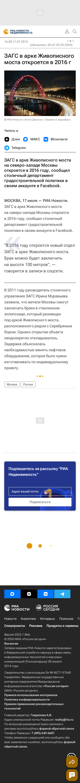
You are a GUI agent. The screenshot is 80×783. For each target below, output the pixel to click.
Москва (12, 384)
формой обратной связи (56, 728)
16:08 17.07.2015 (16, 41)
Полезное (66, 619)
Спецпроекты (14, 626)
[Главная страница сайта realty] (25, 32)
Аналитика (28, 619)
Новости (10, 619)
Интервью (47, 619)
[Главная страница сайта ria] (5, 32)
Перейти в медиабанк (58, 119)
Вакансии (11, 643)
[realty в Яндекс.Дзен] (29, 594)
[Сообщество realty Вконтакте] (46, 594)
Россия (28, 384)
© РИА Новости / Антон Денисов (23, 119)
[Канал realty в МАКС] (12, 594)
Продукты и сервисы (62, 626)
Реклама (35, 626)
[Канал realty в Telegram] (62, 594)
